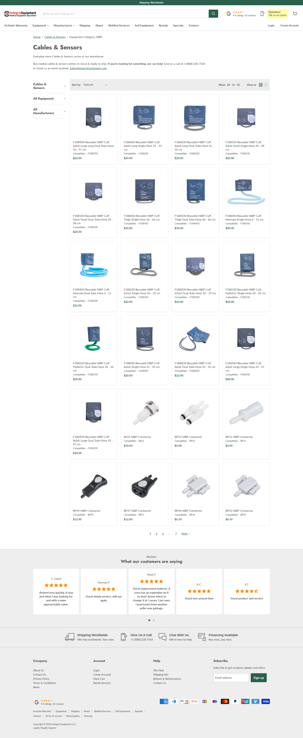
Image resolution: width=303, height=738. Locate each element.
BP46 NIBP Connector (188, 510)
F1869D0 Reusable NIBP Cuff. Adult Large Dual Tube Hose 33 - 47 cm (93, 440)
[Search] (213, 14)
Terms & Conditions (44, 682)
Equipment (40, 25)
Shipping (84, 25)
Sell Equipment (144, 25)
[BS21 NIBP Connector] (144, 412)
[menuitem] (222, 84)
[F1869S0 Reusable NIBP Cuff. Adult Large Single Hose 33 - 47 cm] (246, 338)
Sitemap (88, 716)
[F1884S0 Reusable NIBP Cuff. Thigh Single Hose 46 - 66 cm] (144, 191)
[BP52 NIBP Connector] (195, 412)
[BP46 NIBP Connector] (195, 486)
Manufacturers (63, 25)
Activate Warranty (15, 25)
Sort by (76, 84)
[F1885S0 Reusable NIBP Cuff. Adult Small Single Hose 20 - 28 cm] (246, 117)
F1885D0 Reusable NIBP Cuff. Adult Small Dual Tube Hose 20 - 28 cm (93, 219)
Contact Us (39, 674)
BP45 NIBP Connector (239, 510)
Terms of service (53, 716)
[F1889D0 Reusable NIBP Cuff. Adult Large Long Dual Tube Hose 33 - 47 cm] (93, 117)
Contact (194, 25)
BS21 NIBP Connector (137, 436)
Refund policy (73, 716)
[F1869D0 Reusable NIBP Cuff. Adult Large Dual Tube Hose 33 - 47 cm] (93, 412)
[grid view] (260, 84)
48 (238, 84)
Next (184, 533)
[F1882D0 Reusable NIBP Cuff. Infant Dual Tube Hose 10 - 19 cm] (195, 265)
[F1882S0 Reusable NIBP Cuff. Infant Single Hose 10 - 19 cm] (144, 265)
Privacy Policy (41, 678)
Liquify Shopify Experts (44, 727)
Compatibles (79, 153)
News (36, 687)
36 (233, 84)
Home (37, 37)
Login (271, 25)
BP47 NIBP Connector (137, 510)
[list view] (265, 84)
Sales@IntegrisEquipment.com (88, 68)
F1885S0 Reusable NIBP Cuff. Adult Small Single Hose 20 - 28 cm (244, 145)
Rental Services (102, 682)
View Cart (99, 678)
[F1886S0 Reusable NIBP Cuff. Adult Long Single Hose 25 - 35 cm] (144, 117)
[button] (149, 620)
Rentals (163, 25)
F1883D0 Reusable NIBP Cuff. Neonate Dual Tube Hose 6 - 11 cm (92, 293)
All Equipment (43, 98)
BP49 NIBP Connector (86, 510)
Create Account (289, 25)
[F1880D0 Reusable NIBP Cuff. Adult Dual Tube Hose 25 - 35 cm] (195, 338)
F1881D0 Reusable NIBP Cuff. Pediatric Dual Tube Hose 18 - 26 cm (93, 366)
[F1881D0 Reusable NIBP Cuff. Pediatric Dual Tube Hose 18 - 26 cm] (93, 338)
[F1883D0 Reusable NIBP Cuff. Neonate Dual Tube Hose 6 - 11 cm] (93, 265)
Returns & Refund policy (167, 678)
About (99, 25)
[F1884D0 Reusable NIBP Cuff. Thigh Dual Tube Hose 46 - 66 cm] (195, 191)
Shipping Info (160, 674)
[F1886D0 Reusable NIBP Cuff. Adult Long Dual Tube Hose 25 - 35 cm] (195, 117)
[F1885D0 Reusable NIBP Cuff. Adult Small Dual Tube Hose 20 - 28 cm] (93, 191)
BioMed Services (119, 25)
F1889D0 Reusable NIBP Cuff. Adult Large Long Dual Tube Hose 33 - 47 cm (93, 145)
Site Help (158, 670)
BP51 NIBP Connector (239, 436)
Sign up (259, 678)
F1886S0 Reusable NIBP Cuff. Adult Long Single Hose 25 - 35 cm (143, 145)
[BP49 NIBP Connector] (93, 486)
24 (228, 84)
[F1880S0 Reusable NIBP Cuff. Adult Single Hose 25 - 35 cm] (144, 338)
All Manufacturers (43, 111)
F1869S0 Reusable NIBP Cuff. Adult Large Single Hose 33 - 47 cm (244, 366)
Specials (178, 25)
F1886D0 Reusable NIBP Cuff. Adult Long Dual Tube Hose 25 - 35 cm (194, 145)
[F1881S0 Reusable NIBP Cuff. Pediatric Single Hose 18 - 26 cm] (246, 265)
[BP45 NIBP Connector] (246, 486)
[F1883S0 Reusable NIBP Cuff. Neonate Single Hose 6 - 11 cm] (246, 191)
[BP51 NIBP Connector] (246, 412)
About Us (38, 670)
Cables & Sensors (55, 37)
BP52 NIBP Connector (188, 436)
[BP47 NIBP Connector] (144, 486)
